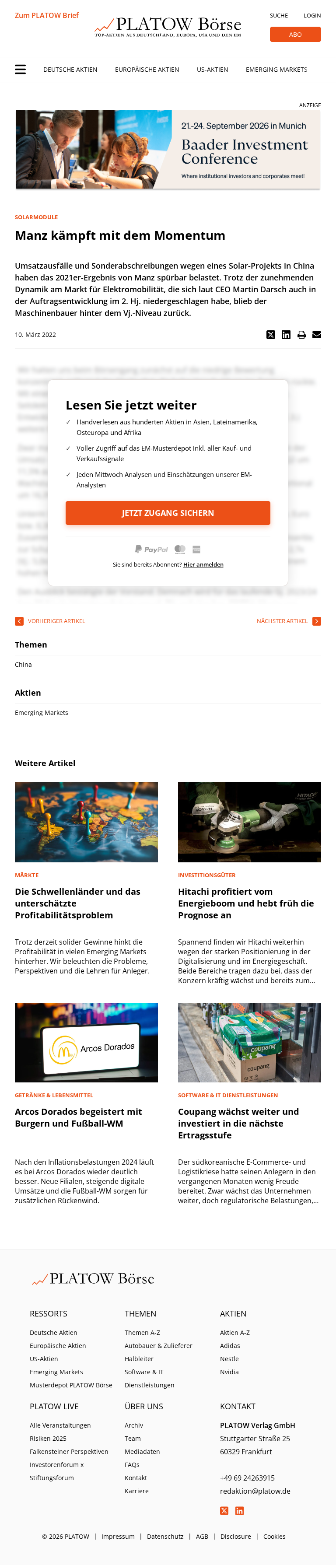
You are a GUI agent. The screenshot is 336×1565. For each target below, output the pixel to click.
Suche (279, 15)
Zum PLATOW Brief (47, 15)
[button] (270, 334)
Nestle (229, 1359)
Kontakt (136, 1478)
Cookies (274, 1536)
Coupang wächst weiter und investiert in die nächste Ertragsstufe (238, 1123)
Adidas (230, 1345)
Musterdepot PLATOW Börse (71, 1385)
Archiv (134, 1425)
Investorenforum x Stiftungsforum (57, 1471)
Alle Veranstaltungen (60, 1425)
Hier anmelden (203, 564)
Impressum (118, 1536)
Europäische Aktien (147, 69)
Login (312, 15)
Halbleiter (139, 1359)
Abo (295, 34)
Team (133, 1438)
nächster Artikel (282, 621)
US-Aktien (212, 69)
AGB (202, 1536)
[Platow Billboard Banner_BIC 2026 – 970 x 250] (168, 150)
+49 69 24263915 (247, 1478)
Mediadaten (142, 1451)
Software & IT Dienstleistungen (150, 1378)
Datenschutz (165, 1536)
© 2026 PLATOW (65, 1536)
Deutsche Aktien (70, 69)
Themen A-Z (142, 1332)
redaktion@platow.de (255, 1491)
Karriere (137, 1491)
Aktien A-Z (235, 1332)
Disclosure (235, 1536)
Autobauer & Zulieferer (158, 1345)
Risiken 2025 (48, 1438)
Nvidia (229, 1372)
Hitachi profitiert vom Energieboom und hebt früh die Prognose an (246, 903)
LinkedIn (239, 1510)
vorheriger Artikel (56, 621)
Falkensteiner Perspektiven (69, 1451)
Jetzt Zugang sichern (168, 513)
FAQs (132, 1464)
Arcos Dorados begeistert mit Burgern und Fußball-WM (78, 1117)
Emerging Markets (277, 69)
